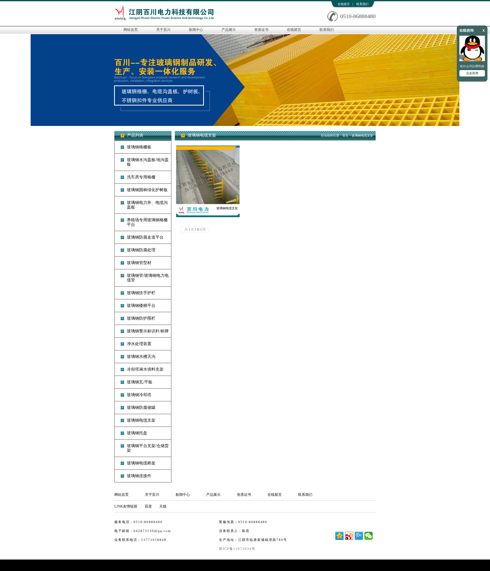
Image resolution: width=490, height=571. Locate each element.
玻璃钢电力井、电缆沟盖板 (147, 204)
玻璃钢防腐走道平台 (145, 237)
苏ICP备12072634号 (237, 549)
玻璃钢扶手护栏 (141, 293)
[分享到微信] (368, 536)
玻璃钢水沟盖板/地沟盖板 (148, 162)
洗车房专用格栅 (141, 177)
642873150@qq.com (152, 531)
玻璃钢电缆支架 (141, 420)
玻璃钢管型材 (139, 263)
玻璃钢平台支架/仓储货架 (148, 448)
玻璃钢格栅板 (139, 147)
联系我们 (362, 4)
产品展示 (229, 30)
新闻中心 (196, 30)
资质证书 (261, 30)
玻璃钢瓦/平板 (139, 382)
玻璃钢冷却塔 (139, 395)
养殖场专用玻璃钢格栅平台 (147, 222)
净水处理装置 (139, 344)
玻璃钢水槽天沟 (141, 356)
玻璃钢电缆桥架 (141, 463)
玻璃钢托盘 (137, 433)
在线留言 (344, 4)
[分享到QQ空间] (339, 536)
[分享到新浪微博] (349, 536)
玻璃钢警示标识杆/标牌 (148, 331)
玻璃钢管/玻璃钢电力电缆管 (148, 277)
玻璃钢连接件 (139, 476)
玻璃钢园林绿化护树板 (147, 190)
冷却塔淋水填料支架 (145, 369)
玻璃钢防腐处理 (141, 250)
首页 (345, 135)
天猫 (162, 506)
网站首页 (131, 30)
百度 (148, 506)
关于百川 (163, 30)
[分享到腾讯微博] (359, 536)
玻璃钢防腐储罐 (141, 407)
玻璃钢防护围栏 (141, 318)
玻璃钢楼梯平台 (141, 305)
